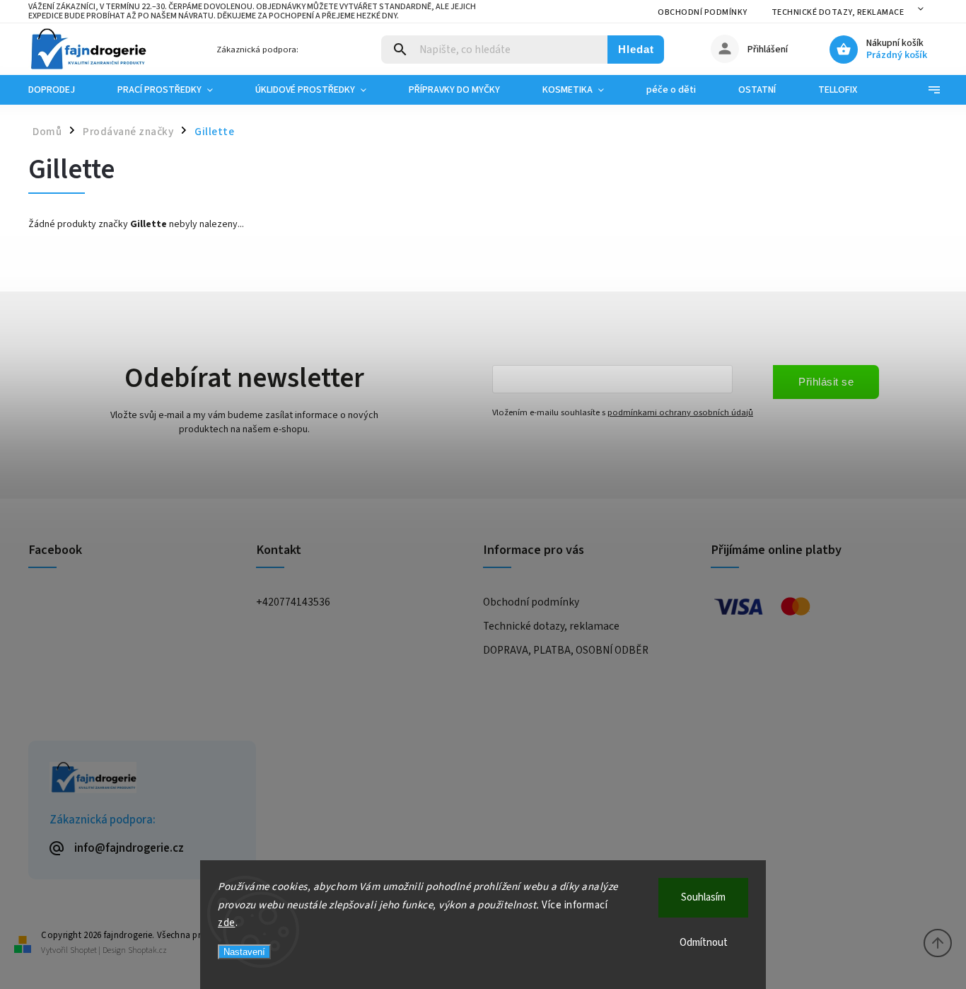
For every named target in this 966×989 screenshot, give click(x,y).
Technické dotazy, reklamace (838, 12)
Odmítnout (704, 942)
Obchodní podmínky (702, 12)
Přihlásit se (826, 382)
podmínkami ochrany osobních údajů (680, 412)
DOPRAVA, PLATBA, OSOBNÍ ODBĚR (565, 650)
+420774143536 (293, 602)
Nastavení (244, 952)
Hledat (636, 49)
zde (226, 922)
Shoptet (83, 950)
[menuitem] (62, 90)
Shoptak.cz (147, 950)
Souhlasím (703, 897)
